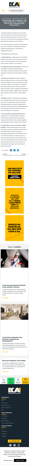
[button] (3, 10)
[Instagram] (14, 445)
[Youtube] (18, 445)
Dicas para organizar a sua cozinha (14, 360)
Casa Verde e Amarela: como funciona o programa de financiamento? (12, 339)
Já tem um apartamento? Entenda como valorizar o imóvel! (13, 286)
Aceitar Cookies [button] (20, 460)
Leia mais (5, 298)
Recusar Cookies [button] (8, 460)
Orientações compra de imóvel (19, 18)
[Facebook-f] (10, 445)
